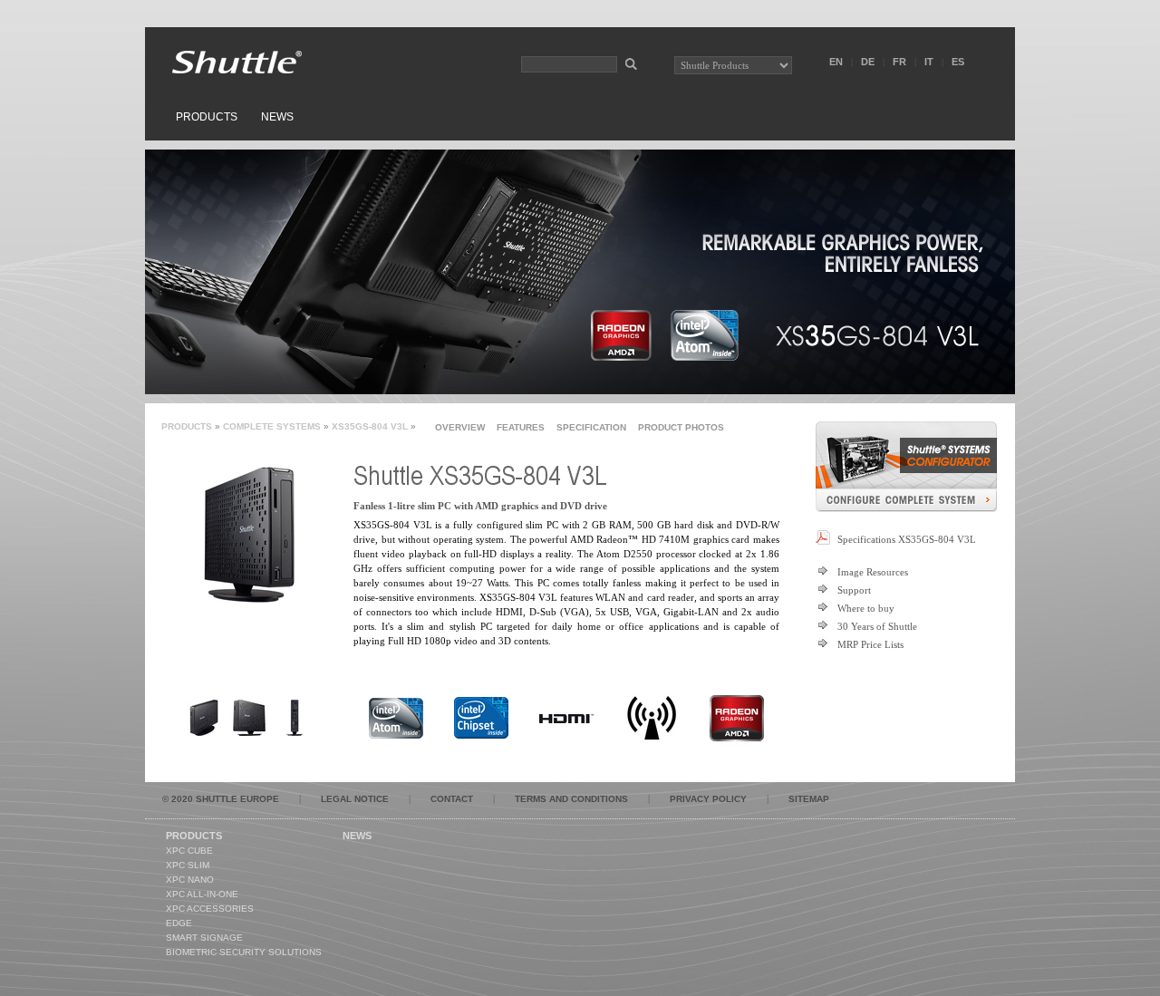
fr (899, 61)
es (958, 61)
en (836, 61)
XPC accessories (210, 909)
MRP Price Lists (870, 644)
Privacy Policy (708, 799)
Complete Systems (272, 426)
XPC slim (187, 865)
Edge (179, 923)
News (277, 117)
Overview (460, 427)
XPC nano (190, 880)
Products (206, 117)
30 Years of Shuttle (877, 626)
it (928, 61)
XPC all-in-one (202, 894)
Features (521, 427)
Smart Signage (204, 938)
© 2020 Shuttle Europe (220, 799)
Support (854, 590)
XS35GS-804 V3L (370, 426)
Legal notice (355, 799)
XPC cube (189, 851)
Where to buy (865, 608)
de (868, 61)
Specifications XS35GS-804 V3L (906, 539)
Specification (591, 427)
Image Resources (872, 571)
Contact (451, 799)
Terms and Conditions (571, 799)
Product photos (681, 427)
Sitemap (808, 799)
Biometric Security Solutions (244, 952)
